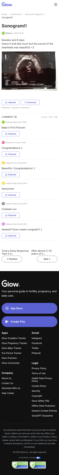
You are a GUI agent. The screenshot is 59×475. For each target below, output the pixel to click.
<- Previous (12, 259)
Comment (31, 102)
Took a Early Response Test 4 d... (15, 252)
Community (16, 14)
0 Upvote (12, 134)
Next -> (47, 259)
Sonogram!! (7, 17)
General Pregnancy (34, 14)
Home (4, 14)
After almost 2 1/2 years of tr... (41, 252)
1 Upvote (12, 102)
